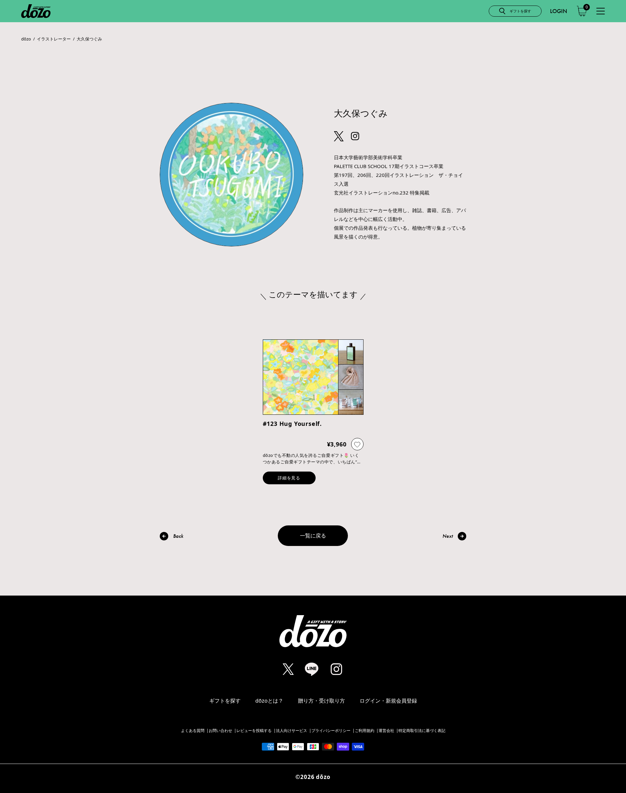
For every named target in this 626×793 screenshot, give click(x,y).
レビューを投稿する (254, 730)
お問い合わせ (220, 730)
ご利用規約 (364, 730)
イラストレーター (54, 39)
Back (178, 536)
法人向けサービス (291, 730)
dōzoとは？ (269, 700)
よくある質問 (192, 730)
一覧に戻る (313, 535)
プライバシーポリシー (330, 730)
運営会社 (386, 730)
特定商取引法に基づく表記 (421, 730)
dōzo (26, 39)
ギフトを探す (225, 700)
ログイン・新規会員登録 (388, 700)
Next (447, 536)
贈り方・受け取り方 (321, 700)
